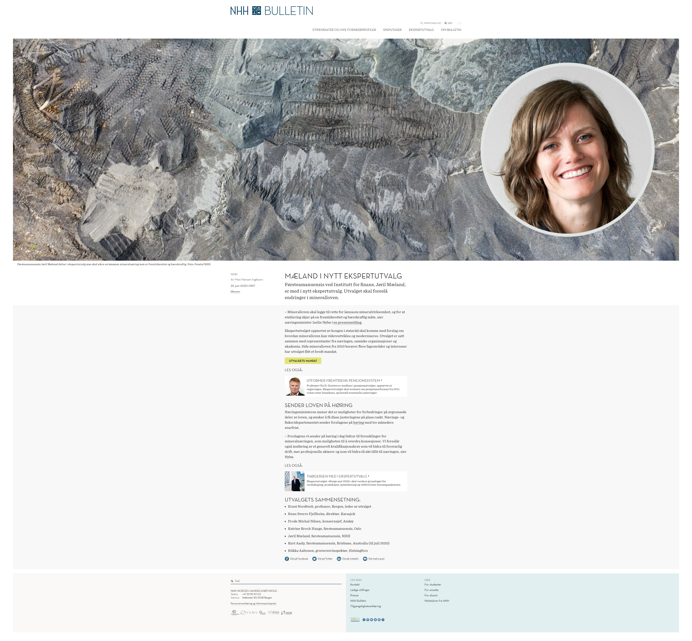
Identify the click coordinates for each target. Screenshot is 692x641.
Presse (354, 595)
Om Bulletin (451, 30)
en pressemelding (347, 322)
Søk (336, 580)
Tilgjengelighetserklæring (365, 606)
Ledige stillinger (360, 590)
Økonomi (235, 291)
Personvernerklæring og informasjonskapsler (253, 603)
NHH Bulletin (358, 600)
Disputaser (392, 30)
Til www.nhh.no (430, 23)
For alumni (431, 595)
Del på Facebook (299, 558)
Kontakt (355, 584)
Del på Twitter (325, 558)
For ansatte (431, 590)
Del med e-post (377, 558)
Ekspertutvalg (421, 30)
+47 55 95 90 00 (251, 594)
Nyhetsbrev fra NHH (437, 600)
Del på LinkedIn (350, 558)
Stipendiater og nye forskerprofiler (344, 30)
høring (358, 422)
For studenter (433, 584)
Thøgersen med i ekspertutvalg (337, 476)
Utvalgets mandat (303, 361)
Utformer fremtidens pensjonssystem (343, 380)
